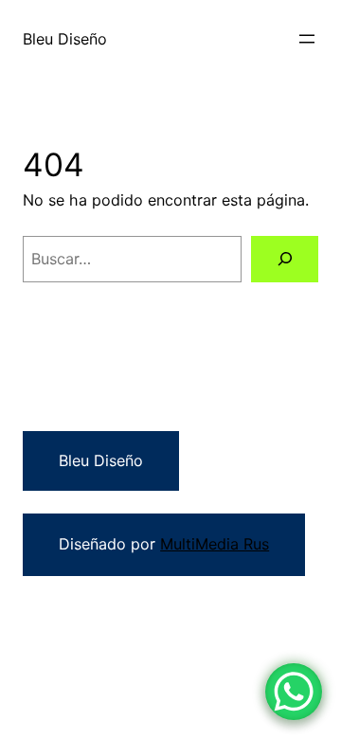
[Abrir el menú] (307, 38)
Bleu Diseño (65, 38)
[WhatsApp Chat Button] (293, 691)
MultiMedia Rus (214, 543)
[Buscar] (284, 259)
